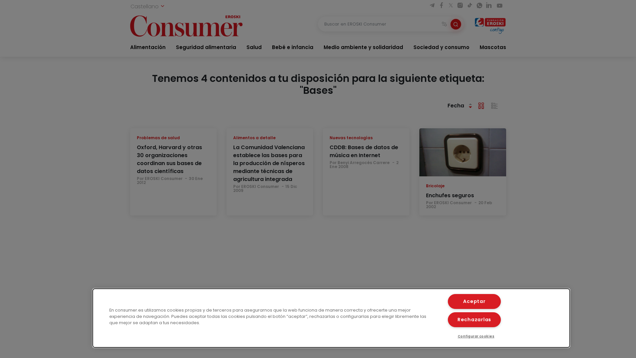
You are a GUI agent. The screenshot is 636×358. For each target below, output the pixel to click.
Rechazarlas (474, 319)
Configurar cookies (476, 336)
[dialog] (331, 318)
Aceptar (474, 301)
